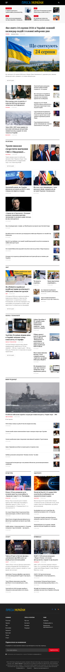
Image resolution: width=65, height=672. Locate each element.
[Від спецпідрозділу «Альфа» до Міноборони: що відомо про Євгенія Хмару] (56, 227)
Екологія (8, 135)
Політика (8, 8)
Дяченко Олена (14, 34)
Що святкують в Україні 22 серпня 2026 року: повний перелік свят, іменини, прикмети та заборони (42, 96)
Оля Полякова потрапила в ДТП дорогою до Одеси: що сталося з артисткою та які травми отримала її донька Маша (42, 115)
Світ (35, 8)
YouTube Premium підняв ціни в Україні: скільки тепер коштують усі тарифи (18, 337)
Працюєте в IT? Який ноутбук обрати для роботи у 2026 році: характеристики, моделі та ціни (42, 105)
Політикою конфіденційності (34, 654)
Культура (8, 498)
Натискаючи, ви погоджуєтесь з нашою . (24, 654)
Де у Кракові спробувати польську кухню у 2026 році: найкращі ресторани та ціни (49, 290)
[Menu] (7, 2)
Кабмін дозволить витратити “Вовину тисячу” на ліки (22, 455)
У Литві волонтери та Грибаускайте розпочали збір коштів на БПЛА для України (14, 11)
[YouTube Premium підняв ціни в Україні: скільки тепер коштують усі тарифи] (18, 325)
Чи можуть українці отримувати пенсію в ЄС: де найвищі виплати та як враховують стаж (39, 282)
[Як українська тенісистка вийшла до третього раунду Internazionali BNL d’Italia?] (56, 17)
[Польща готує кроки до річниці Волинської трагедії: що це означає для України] (56, 258)
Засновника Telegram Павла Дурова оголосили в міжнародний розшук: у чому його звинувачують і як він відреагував (46, 582)
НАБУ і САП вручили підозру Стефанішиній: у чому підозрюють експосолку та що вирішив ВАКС (44, 575)
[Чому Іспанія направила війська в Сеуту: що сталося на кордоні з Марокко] (36, 299)
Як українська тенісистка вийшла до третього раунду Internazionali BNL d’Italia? (41, 19)
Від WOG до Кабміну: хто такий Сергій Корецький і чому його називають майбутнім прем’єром (27, 242)
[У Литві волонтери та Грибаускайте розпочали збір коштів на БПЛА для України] (28, 10)
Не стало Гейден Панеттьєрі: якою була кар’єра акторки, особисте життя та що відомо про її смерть (17, 513)
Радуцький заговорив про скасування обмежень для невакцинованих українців (27, 463)
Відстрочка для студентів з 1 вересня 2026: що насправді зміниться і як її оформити (16, 103)
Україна (8, 34)
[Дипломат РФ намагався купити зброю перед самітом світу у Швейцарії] (56, 10)
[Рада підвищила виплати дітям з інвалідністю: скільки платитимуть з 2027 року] (56, 124)
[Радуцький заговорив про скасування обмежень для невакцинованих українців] (56, 464)
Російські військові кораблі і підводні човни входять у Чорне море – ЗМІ (31, 414)
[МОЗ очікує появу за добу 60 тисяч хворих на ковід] (56, 425)
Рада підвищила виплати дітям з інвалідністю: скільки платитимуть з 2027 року (42, 123)
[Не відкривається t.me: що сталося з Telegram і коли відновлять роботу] (54, 368)
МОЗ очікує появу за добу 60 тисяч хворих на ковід (21, 423)
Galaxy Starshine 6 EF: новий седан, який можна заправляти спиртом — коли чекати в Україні (40, 324)
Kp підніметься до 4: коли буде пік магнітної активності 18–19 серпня (44, 511)
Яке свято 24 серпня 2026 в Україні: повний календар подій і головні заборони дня (30, 29)
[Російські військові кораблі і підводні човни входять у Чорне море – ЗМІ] (32, 397)
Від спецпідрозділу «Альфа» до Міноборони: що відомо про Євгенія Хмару (28, 226)
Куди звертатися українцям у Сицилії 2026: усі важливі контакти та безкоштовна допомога (53, 282)
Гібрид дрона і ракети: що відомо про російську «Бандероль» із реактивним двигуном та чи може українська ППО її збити (40, 340)
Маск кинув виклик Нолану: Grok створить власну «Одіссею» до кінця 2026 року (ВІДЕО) (40, 356)
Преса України (19, 663)
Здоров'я (36, 498)
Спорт (36, 16)
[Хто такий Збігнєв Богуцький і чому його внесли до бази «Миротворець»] (56, 250)
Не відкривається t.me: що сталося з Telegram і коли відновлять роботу (40, 368)
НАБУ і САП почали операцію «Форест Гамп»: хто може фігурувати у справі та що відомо (46, 558)
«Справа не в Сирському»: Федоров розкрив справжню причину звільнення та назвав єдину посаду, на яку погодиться (18, 216)
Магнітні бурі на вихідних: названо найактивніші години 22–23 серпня (42, 87)
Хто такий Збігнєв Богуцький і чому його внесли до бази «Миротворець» (27, 249)
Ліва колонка (9, 416)
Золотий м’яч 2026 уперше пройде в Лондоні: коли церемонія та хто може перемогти (17, 589)
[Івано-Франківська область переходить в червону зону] (56, 448)
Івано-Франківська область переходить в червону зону (22, 447)
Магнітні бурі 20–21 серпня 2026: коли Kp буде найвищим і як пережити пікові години (45, 494)
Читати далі (10, 80)
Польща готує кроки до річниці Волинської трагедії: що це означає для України (27, 257)
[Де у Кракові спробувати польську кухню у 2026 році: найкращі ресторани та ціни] (36, 291)
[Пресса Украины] (32, 2)
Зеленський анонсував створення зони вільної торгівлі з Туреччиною (27, 439)
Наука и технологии (11, 342)
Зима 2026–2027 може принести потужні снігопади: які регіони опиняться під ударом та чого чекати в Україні (17, 130)
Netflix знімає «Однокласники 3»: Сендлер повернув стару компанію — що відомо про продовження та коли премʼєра (18, 527)
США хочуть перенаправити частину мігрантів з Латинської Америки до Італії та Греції (14, 19)
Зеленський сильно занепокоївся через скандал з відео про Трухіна (26, 431)
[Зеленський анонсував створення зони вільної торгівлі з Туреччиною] (56, 441)
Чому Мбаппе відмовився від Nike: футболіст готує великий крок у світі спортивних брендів (17, 582)
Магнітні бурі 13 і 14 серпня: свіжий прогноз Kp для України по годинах (44, 525)
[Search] (58, 2)
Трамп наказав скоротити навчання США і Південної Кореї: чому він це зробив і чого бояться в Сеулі (17, 148)
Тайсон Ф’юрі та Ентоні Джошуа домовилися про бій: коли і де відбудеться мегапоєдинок (17, 558)
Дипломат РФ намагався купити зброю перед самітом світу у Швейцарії (42, 11)
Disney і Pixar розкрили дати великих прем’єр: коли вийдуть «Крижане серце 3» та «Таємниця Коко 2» (17, 494)
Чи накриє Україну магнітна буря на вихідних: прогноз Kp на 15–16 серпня (45, 518)
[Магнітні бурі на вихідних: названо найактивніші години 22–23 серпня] (56, 87)
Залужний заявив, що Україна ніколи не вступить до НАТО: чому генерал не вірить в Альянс (18, 189)
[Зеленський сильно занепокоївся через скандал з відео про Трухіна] (56, 433)
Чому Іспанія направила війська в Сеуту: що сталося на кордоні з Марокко (50, 298)
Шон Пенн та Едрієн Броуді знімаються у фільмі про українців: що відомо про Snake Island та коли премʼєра (18, 520)
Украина (8, 107)
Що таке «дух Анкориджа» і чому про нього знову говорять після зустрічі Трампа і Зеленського (45, 189)
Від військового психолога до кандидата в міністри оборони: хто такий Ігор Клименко (28, 234)
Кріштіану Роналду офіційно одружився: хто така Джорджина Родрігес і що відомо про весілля (18, 575)
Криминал (36, 562)
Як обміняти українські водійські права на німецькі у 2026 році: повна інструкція (18, 289)
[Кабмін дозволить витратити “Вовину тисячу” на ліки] (56, 456)
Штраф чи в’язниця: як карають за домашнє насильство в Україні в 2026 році (46, 589)
